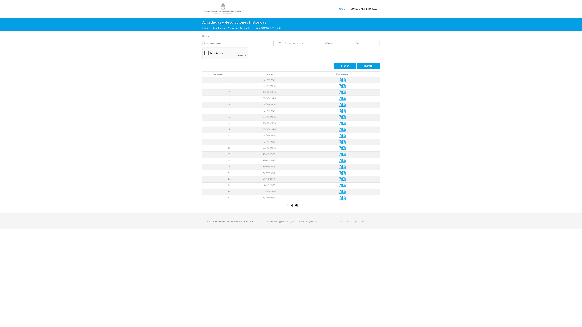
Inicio (341, 9)
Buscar (206, 36)
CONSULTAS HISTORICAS (364, 9)
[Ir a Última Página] (296, 205)
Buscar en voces (294, 43)
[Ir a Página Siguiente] (292, 205)
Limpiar (368, 66)
